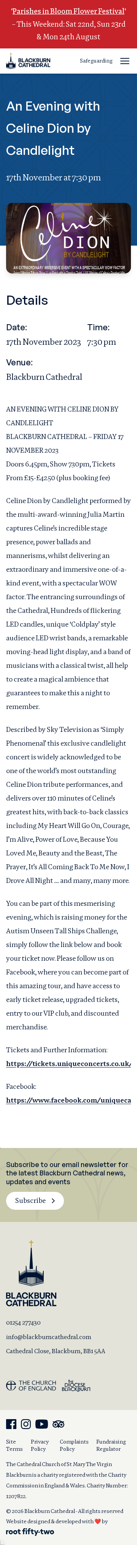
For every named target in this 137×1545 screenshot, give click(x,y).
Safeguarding (96, 60)
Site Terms (14, 1445)
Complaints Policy (74, 1445)
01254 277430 (23, 1322)
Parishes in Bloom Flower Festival (68, 11)
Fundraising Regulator (111, 1445)
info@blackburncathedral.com (48, 1337)
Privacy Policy (40, 1445)
